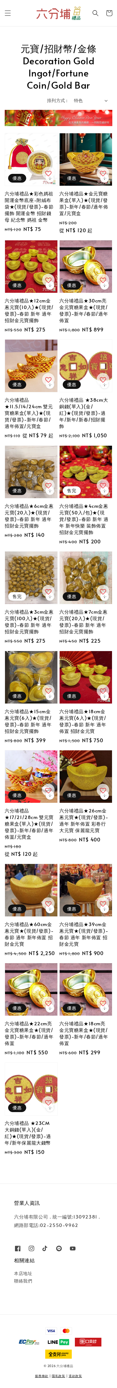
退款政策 (75, 1376)
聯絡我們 (23, 1281)
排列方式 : (57, 100)
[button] (8, 13)
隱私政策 (58, 1376)
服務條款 (41, 1376)
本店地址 (23, 1273)
